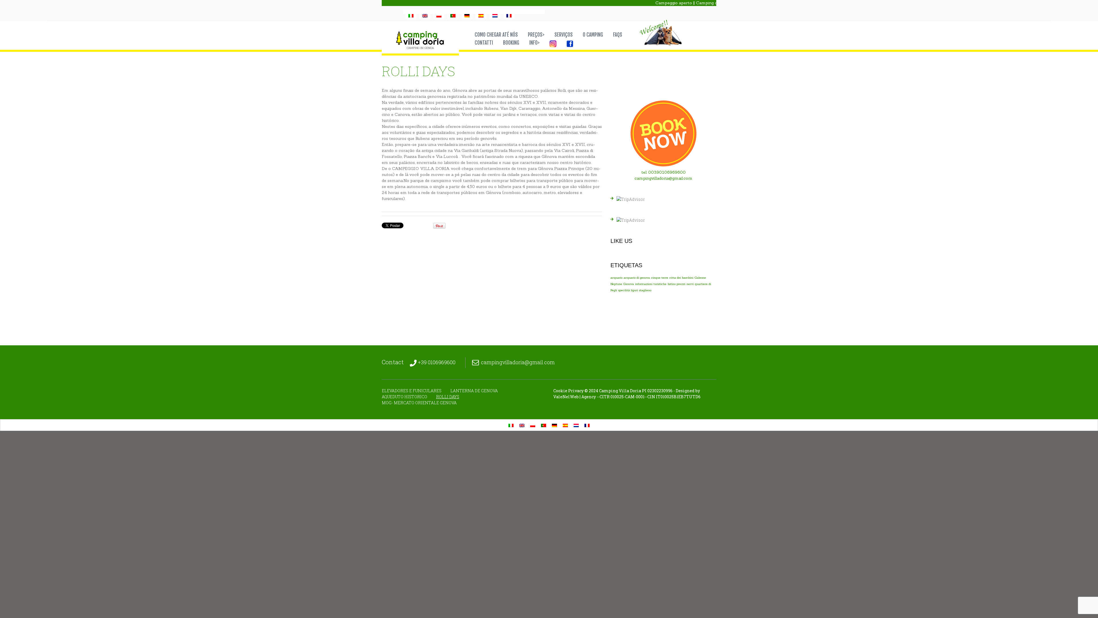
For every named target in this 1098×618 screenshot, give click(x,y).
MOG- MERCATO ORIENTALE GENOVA (419, 402)
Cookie (560, 390)
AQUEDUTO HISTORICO (404, 396)
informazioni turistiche (651, 284)
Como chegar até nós (496, 34)
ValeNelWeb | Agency (574, 396)
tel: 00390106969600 (663, 172)
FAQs (617, 34)
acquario (616, 278)
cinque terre (659, 278)
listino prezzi (676, 284)
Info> (534, 42)
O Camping (593, 34)
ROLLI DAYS (447, 396)
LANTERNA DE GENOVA (474, 390)
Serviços (563, 34)
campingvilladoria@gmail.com (663, 178)
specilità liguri (628, 290)
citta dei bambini (681, 278)
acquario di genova (637, 278)
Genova (628, 284)
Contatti (484, 42)
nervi (690, 284)
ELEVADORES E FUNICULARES (411, 390)
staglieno (645, 290)
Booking (511, 42)
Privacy (576, 390)
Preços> (536, 34)
